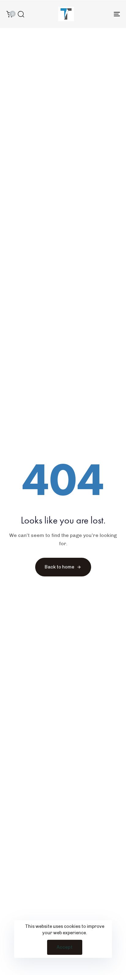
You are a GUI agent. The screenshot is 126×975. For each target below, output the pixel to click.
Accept (64, 947)
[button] (20, 14)
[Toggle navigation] (101, 14)
